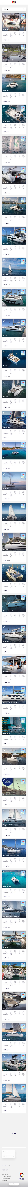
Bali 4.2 (5, 213)
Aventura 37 (7, 427)
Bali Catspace (7, 305)
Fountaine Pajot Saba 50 (11, 917)
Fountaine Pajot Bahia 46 (11, 855)
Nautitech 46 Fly (8, 60)
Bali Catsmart (7, 519)
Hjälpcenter (5, 1174)
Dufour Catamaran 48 (10, 702)
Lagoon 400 (7, 886)
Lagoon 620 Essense (9, 825)
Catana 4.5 (6, 1008)
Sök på (6, 9)
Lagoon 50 (6, 90)
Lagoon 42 (6, 121)
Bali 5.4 (5, 549)
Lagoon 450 (7, 641)
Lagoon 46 (6, 488)
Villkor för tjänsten (6, 1176)
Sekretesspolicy (6, 1178)
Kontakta (4, 1180)
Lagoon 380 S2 (8, 947)
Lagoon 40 (6, 29)
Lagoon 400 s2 (7, 182)
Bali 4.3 (5, 274)
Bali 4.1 (5, 335)
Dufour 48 (6, 458)
